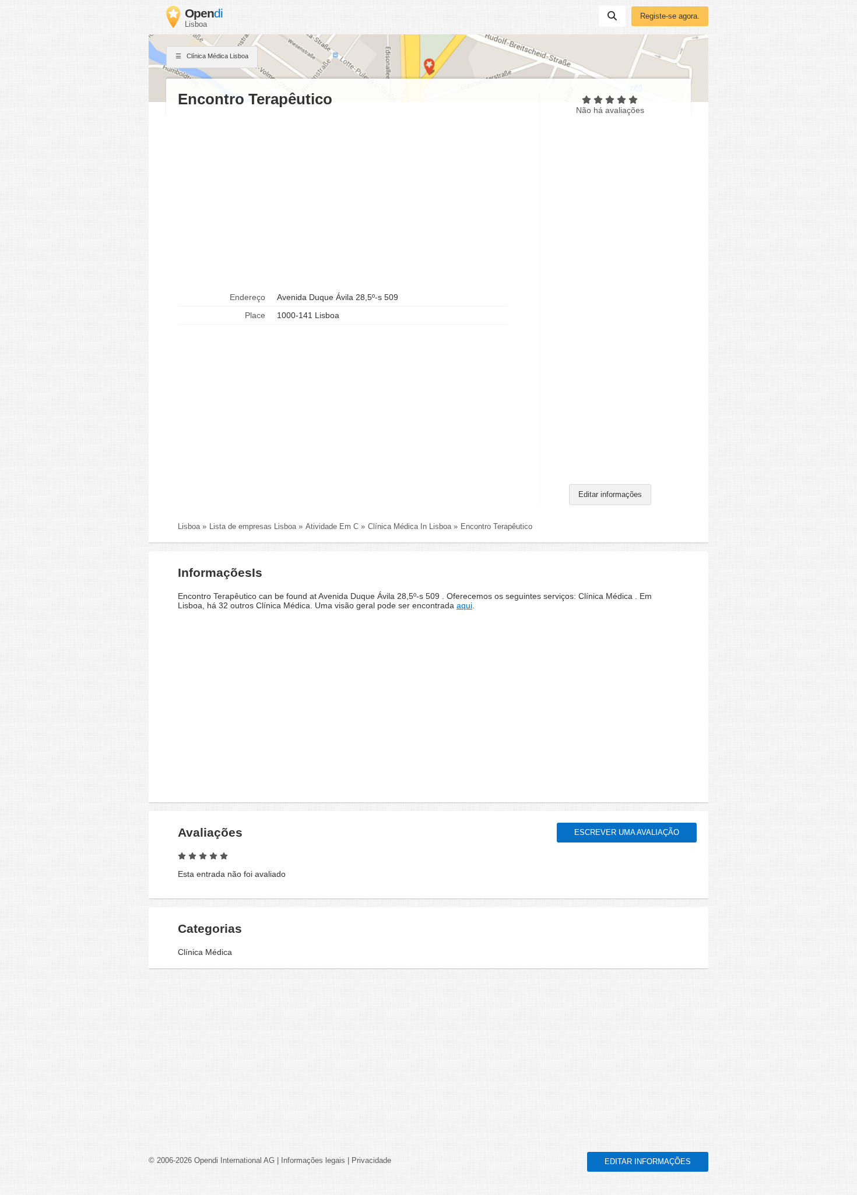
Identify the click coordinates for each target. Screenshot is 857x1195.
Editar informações (610, 495)
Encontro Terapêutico (496, 527)
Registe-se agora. (670, 16)
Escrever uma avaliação (626, 833)
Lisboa (189, 527)
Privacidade (371, 1161)
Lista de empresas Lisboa (252, 527)
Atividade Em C (332, 527)
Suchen (612, 16)
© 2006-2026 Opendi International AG (212, 1161)
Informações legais (313, 1161)
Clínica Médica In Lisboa (409, 527)
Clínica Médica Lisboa (216, 55)
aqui (464, 605)
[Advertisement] (353, 198)
